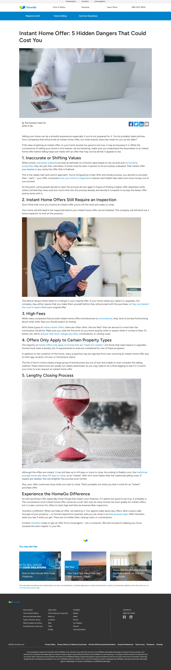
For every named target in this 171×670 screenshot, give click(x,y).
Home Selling (60, 16)
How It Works (59, 7)
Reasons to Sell (33, 16)
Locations (51, 620)
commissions (105, 318)
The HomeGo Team (34, 123)
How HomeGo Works (31, 613)
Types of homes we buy (31, 620)
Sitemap (159, 644)
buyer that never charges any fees (60, 333)
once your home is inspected (74, 178)
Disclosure (150, 644)
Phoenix (76, 626)
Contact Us (127, 610)
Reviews (85, 7)
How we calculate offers (32, 616)
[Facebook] (124, 617)
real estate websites (46, 162)
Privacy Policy (50, 644)
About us (51, 616)
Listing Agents (99, 1)
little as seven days (118, 514)
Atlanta (75, 613)
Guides (50, 629)
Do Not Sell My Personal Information (102, 644)
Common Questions (88, 16)
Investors (85, 1)
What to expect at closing (32, 623)
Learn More (112, 7)
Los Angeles (77, 623)
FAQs (50, 626)
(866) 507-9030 (129, 613)
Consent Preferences (125, 644)
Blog (49, 623)
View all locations (79, 629)
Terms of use (140, 644)
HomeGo (36, 523)
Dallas (75, 616)
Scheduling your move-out (33, 626)
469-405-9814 (139, 7)
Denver (75, 620)
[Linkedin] (130, 617)
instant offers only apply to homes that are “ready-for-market (70, 345)
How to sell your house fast (58, 613)
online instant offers (53, 327)
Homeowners (71, 1)
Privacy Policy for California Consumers (72, 644)
